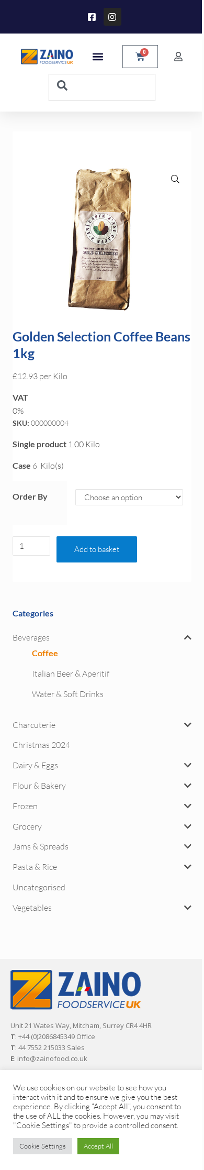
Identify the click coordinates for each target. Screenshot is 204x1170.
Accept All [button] (98, 1146)
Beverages (31, 637)
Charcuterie (34, 725)
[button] (97, 56)
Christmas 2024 (41, 744)
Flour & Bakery (39, 785)
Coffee (45, 653)
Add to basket (96, 549)
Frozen (25, 806)
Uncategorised (39, 887)
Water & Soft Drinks (68, 694)
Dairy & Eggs (35, 765)
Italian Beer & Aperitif (70, 673)
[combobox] (102, 87)
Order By (30, 496)
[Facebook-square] (92, 17)
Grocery (27, 826)
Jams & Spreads (41, 846)
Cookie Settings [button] (42, 1146)
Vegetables (32, 907)
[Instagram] (112, 17)
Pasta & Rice (35, 867)
